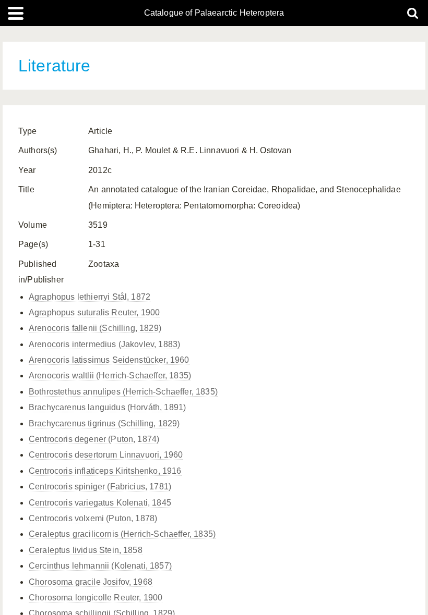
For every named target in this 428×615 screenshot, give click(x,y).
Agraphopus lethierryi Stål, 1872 (89, 296)
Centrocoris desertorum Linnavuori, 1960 (106, 454)
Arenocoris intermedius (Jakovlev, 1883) (104, 344)
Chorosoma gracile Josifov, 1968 (90, 581)
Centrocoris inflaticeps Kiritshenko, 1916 (105, 470)
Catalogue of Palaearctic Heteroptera (214, 13)
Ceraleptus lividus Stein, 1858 (85, 550)
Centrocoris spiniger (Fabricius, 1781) (100, 486)
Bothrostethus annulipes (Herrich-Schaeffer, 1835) (123, 391)
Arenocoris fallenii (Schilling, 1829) (95, 328)
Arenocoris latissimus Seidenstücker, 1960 (109, 359)
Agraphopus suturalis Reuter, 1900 (94, 312)
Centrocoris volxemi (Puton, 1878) (93, 518)
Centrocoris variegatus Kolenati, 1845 (100, 502)
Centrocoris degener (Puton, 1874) (94, 439)
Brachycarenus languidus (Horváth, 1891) (107, 407)
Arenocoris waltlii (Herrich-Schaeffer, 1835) (110, 375)
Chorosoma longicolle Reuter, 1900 (95, 597)
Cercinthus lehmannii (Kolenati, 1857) (100, 565)
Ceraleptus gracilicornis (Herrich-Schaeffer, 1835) (122, 534)
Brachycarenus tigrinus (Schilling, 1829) (104, 423)
